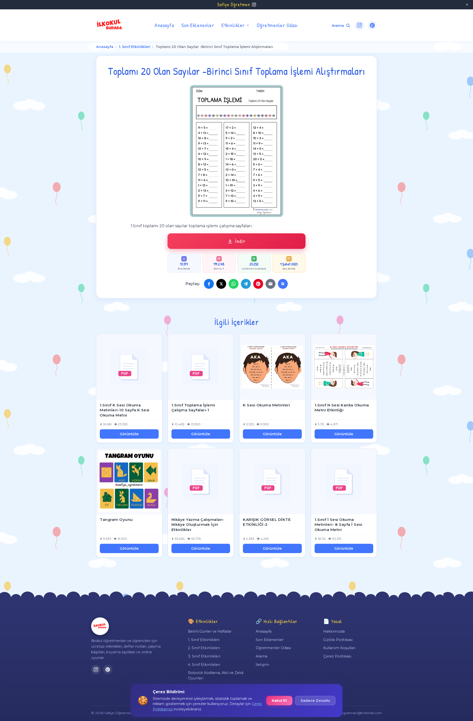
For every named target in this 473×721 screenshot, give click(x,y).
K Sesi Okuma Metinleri (266, 405)
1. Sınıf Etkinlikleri (134, 47)
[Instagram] (359, 25)
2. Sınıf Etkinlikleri (204, 648)
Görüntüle (129, 434)
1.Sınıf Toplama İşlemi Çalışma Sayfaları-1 (193, 408)
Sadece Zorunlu (315, 701)
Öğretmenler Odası (277, 25)
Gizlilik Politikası (338, 640)
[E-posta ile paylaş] (270, 284)
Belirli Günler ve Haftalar (210, 631)
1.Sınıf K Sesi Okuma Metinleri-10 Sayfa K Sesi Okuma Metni (125, 410)
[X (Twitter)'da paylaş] (221, 284)
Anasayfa (164, 25)
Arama (261, 656)
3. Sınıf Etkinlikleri (204, 656)
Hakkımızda (334, 631)
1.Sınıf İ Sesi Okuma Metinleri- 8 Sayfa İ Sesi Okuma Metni (338, 524)
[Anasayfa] (100, 626)
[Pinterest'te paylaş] (258, 284)
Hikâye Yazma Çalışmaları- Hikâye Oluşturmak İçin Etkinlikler (197, 524)
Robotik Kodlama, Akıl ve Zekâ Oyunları (215, 675)
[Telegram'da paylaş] (246, 284)
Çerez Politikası (337, 656)
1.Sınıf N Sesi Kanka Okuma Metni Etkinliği (342, 408)
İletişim (262, 664)
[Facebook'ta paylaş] (209, 284)
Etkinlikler (233, 25)
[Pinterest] (372, 25)
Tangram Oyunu (116, 519)
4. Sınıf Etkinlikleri (204, 664)
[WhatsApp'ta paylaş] (233, 284)
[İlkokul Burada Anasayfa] (109, 25)
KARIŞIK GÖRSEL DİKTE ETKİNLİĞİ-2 (267, 522)
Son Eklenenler (197, 25)
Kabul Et (279, 701)
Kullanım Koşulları (339, 648)
